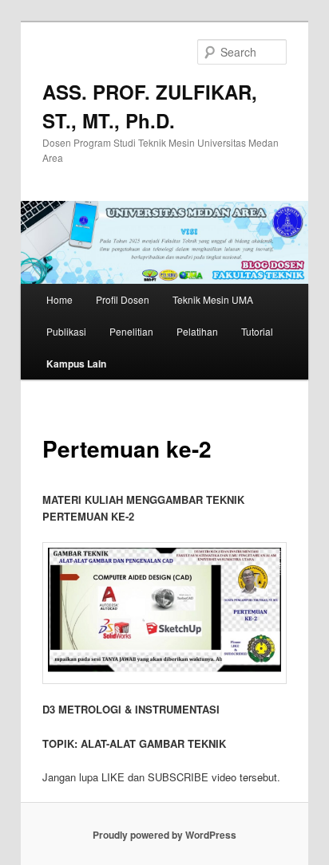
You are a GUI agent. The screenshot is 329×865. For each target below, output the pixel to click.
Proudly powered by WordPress (164, 835)
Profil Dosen (122, 299)
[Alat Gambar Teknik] (164, 613)
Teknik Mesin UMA (212, 299)
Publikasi (66, 331)
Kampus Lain (76, 363)
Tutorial (257, 331)
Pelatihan (197, 331)
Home (59, 299)
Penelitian (131, 331)
